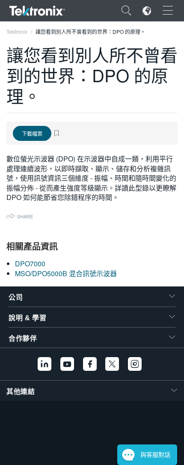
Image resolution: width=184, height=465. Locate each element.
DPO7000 (30, 263)
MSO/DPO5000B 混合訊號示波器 (66, 273)
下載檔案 (32, 133)
